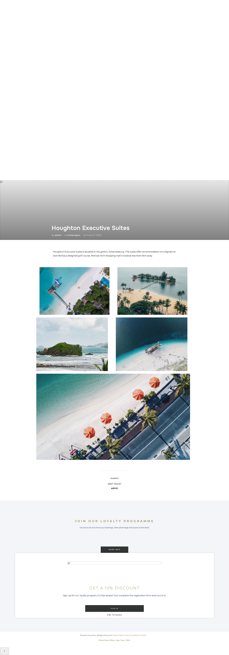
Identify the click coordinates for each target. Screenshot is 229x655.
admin (58, 235)
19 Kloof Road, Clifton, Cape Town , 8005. (114, 640)
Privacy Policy (118, 635)
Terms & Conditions (132, 635)
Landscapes (73, 235)
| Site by (143, 635)
